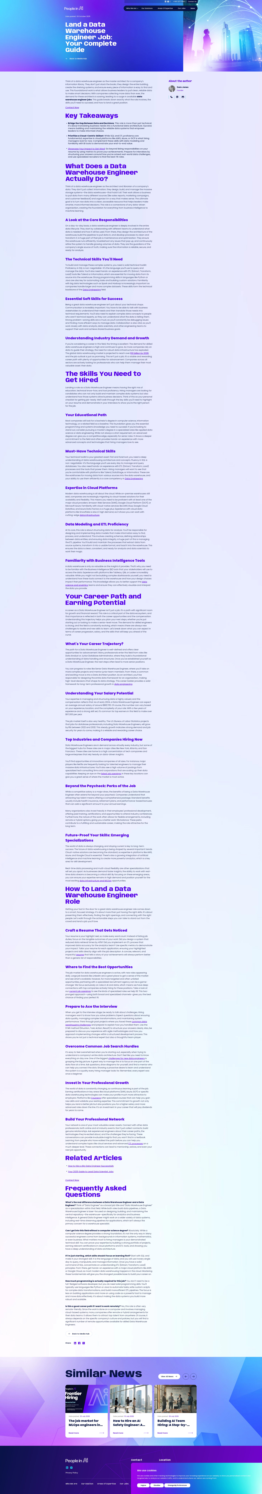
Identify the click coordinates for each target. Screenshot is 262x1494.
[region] (141, 9)
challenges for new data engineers (126, 1058)
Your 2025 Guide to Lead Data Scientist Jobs (90, 1171)
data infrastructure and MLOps (95, 880)
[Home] (77, 1460)
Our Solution (87, 1484)
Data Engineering (92, 289)
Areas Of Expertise (165, 8)
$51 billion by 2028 (139, 353)
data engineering (123, 684)
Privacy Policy (72, 1472)
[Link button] (172, 97)
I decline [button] (157, 1485)
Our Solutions (147, 8)
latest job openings (111, 773)
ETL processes (135, 1143)
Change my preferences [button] (177, 1485)
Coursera (96, 1097)
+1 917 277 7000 (179, 1)
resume (80, 954)
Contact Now (72, 107)
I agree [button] (143, 1485)
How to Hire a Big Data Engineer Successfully (91, 1166)
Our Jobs (181, 8)
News (193, 8)
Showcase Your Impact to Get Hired (86, 148)
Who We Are (131, 8)
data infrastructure (89, 515)
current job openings (80, 991)
